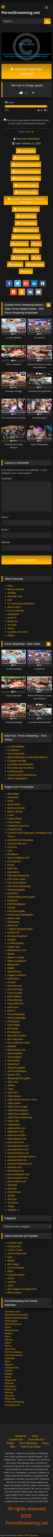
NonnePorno (14, 971)
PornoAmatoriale (16, 1014)
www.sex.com (14, 1167)
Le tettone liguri (15, 771)
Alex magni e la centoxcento (22, 1289)
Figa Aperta (13, 872)
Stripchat (9, 1383)
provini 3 (11, 617)
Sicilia (10, 1278)
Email (5, 529)
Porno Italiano (14, 996)
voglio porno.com (16, 1128)
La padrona (13, 750)
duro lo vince (14, 607)
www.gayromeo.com (18, 1146)
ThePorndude (11, 1321)
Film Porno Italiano (13, 1352)
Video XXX (13, 1121)
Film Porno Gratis (16, 879)
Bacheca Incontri (16, 808)
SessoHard (13, 1064)
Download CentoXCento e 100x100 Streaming (27, 200)
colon (10, 1285)
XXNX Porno (14, 1192)
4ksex (7, 1361)
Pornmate (9, 1395)
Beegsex (9, 1364)
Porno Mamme (15, 1000)
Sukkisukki (10, 1358)
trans (10, 1257)
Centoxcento (14, 1246)
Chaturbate (10, 1386)
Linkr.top (9, 1339)
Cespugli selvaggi (16, 760)
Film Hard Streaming (18, 875)
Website (5, 542)
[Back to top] (44, 1528)
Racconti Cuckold (16, 1035)
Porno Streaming (28, 1443)
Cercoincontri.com (16, 843)
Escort (10, 865)
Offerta (10, 635)
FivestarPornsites (13, 1324)
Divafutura (12, 854)
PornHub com (14, 986)
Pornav (8, 1346)
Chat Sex (12, 847)
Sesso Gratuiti (14, 1053)
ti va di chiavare (15, 610)
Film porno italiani (16, 882)
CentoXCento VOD (27, 192)
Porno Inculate (15, 993)
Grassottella (21, 257)
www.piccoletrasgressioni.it (21, 1156)
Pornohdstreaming (14, 1355)
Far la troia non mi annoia (20, 768)
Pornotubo (12, 1028)
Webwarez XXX (15, 1131)
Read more (25, 131)
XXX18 (11, 1195)
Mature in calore (15, 957)
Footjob (11, 907)
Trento (10, 628)
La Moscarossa (15, 943)
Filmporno (12, 900)
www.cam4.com (15, 1142)
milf (37, 257)
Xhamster (12, 1185)
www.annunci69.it (16, 1135)
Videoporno (13, 1124)
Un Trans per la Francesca (21, 603)
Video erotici (13, 1103)
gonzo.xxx (12, 925)
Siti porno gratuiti (16, 1067)
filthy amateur (14, 1292)
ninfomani (16, 264)
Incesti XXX (13, 932)
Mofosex (9, 1392)
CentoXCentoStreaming (16, 1315)
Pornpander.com (12, 1405)
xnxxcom (12, 1188)
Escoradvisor (14, 861)
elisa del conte (15, 596)
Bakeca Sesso (15, 811)
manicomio (13, 614)
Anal (37, 243)
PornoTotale (13, 1025)
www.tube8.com (15, 1170)
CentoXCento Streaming (27, 171)
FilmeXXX (12, 893)
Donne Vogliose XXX (18, 858)
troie (9, 600)
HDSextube (10, 1399)
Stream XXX (14, 1074)
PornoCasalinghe (16, 1018)
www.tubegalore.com (18, 1174)
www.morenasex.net (18, 1153)
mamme (11, 1282)
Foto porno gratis (16, 911)
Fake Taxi (12, 868)
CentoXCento (27, 150)
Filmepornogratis (16, 890)
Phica (7, 1336)
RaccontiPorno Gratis (18, 1042)
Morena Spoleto (15, 589)
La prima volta (14, 1243)
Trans (10, 1089)
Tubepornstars (12, 1367)
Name (5, 517)
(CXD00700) (20, 243)
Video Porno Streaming (27, 236)
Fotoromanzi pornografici (20, 914)
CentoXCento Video (27, 185)
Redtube (11, 1046)
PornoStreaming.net (18, 12)
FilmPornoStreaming (14, 1402)
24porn (8, 1343)
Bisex (10, 1271)
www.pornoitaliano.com (19, 1163)
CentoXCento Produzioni (27, 164)
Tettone (11, 1085)
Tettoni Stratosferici (17, 778)
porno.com (12, 1007)
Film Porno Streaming (27, 209)
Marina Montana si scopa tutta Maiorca (27, 757)
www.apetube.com (17, 1138)
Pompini (11, 982)
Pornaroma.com (12, 1311)
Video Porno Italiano (18, 1114)
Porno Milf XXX (15, 1003)
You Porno (12, 1203)
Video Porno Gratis (17, 1106)
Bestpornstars (12, 1330)
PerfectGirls (13, 978)
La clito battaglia (15, 746)
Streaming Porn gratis (18, 1078)
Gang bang (13, 922)
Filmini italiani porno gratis (21, 897)
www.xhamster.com (17, 1178)
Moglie (10, 968)
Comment (6, 478)
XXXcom (12, 1199)
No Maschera (36, 264)
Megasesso (13, 964)
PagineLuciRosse (16, 975)
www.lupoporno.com (18, 1149)
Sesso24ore (13, 1060)
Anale (10, 801)
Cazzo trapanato (16, 753)
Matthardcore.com (16, 950)
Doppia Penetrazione (27, 250)
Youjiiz (10, 1206)
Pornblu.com (11, 1389)
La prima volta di (16, 1275)
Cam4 (10, 815)
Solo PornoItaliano (17, 1071)
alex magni (13, 1264)
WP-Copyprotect (31, 1535)
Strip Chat (12, 1082)
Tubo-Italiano (14, 1096)
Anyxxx (8, 1377)
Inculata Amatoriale (17, 936)
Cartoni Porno (14, 818)
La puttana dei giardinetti (20, 764)
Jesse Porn (10, 1349)
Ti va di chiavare (15, 1267)
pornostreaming (31, 139)
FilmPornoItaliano (16, 904)
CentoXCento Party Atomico (22, 775)
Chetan (19, 1535)
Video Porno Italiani (17, 1110)
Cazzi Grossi (14, 822)
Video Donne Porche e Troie (22, 1099)
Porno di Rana (15, 989)
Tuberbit (9, 1371)
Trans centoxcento (16, 1253)
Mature (11, 954)
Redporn (9, 1333)
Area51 (8, 1327)
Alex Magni (13, 794)
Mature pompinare (16, 961)
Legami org (13, 946)
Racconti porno (15, 1039)
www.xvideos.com (16, 1181)
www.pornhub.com (17, 1160)
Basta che (12, 621)
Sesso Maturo (14, 1057)
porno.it (11, 1010)
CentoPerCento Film (18, 826)
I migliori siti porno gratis (20, 929)
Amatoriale (13, 797)
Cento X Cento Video (27, 157)
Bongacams (10, 1380)
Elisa (10, 585)
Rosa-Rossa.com (16, 1050)
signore (27, 271)
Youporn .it (13, 1210)
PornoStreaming (27, 223)
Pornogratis (13, 1021)
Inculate (11, 939)
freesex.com (13, 918)
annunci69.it (13, 804)
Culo (9, 850)
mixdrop (11, 593)
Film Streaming (27, 216)
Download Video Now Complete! (28, 71)
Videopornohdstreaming (16, 1318)
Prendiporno (13, 1032)
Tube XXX (12, 1092)
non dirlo (11, 625)
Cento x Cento (14, 1250)
